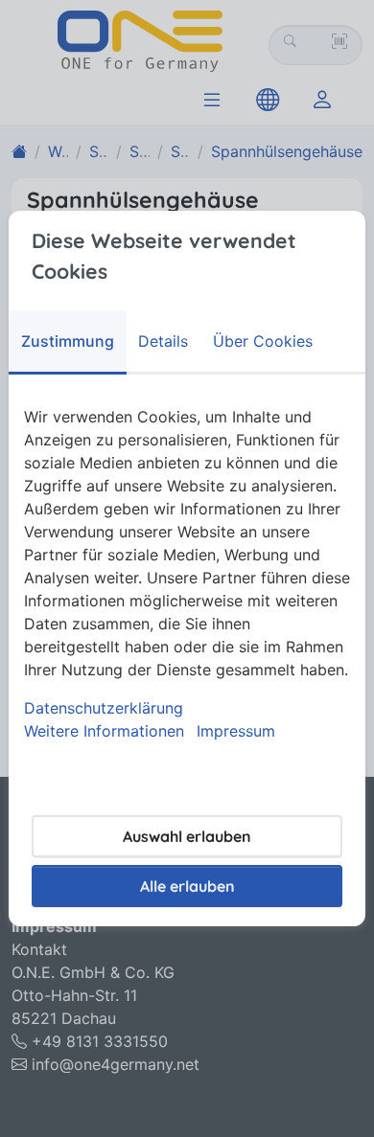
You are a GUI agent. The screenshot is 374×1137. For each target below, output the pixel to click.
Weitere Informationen (104, 730)
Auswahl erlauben (187, 836)
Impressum (236, 730)
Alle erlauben (187, 886)
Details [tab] (163, 341)
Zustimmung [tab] (67, 341)
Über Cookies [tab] (263, 341)
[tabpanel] (187, 574)
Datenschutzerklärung (103, 707)
